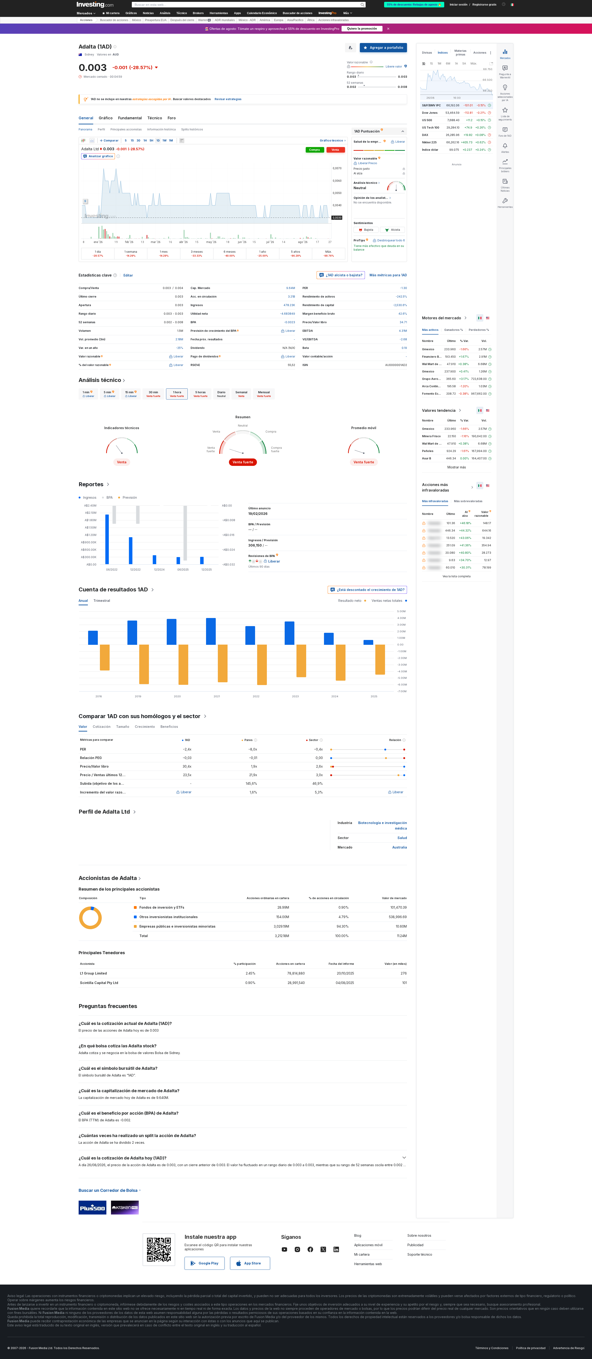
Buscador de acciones (297, 13)
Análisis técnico (100, 380)
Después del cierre (182, 20)
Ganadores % (453, 330)
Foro (172, 118)
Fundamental (130, 118)
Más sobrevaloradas (468, 501)
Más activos (430, 330)
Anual (83, 601)
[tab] (88, 394)
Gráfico (106, 118)
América (265, 20)
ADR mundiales (225, 20)
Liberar (186, 792)
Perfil (101, 129)
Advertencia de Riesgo (568, 1348)
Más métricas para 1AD (388, 275)
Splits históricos (192, 129)
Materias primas (460, 52)
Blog (357, 1235)
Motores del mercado (441, 318)
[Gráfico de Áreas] (92, 140)
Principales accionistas (126, 129)
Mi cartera (362, 1254)
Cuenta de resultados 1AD (113, 589)
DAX (425, 135)
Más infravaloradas (435, 501)
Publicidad (415, 1245)
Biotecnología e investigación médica (382, 825)
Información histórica (161, 129)
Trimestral (101, 601)
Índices (443, 52)
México (136, 20)
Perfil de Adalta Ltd (104, 811)
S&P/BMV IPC (431, 105)
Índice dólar (430, 149)
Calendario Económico (262, 13)
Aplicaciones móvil (368, 1245)
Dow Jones (430, 112)
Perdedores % (479, 330)
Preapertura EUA (155, 20)
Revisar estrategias (228, 99)
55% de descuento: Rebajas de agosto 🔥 (414, 4)
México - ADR (247, 20)
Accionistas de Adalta (108, 878)
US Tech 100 (430, 127)
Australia (399, 847)
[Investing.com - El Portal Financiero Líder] (95, 4)
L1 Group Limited (93, 973)
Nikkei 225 (429, 142)
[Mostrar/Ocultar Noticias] (181, 140)
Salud (402, 838)
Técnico (154, 118)
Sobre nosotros (419, 1235)
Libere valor (394, 66)
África (310, 20)
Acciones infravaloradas (333, 20)
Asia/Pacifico (295, 20)
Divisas (427, 52)
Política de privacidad (531, 1348)
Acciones (86, 20)
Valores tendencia (439, 410)
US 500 (427, 120)
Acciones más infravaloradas (435, 487)
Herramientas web (368, 1264)
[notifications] (503, 4)
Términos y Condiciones (492, 1348)
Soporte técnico (419, 1254)
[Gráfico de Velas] (83, 140)
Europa (278, 20)
